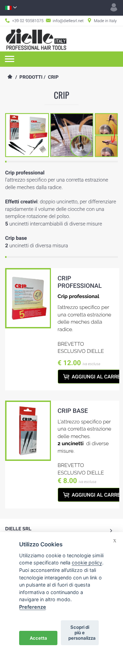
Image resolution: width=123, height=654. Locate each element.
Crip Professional (80, 282)
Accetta (38, 638)
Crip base (73, 411)
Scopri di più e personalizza (82, 632)
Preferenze (32, 607)
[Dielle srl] (36, 38)
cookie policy (87, 562)
